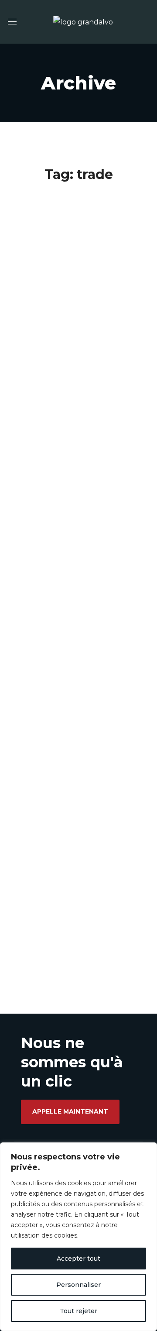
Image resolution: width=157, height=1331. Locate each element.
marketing (54, 355)
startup (97, 355)
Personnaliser (78, 1285)
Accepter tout (78, 1258)
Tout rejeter (78, 1311)
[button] (70, 1112)
